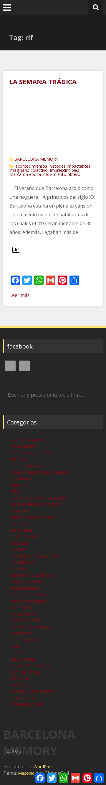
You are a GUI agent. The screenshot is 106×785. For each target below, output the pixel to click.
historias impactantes (69, 166)
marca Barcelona (29, 594)
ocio (15, 646)
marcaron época (25, 174)
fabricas (19, 543)
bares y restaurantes (34, 452)
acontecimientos (31, 166)
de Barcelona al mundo (36, 504)
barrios (19, 459)
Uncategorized (27, 704)
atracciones (23, 446)
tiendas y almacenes (33, 691)
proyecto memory (30, 665)
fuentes (19, 549)
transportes (24, 697)
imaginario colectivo (28, 170)
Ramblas (20, 678)
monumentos (25, 620)
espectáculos (25, 536)
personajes (23, 659)
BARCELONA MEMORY (36, 159)
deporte (19, 510)
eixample (20, 523)
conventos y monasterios (38, 498)
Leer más (19, 295)
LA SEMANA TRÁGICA (43, 81)
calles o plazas (26, 465)
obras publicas (27, 639)
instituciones (25, 588)
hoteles (19, 568)
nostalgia (21, 633)
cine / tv (19, 485)
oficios (18, 652)
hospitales (22, 562)
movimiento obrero (61, 174)
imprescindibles (64, 170)
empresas (21, 530)
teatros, (19, 685)
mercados (21, 607)
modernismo (25, 614)
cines (16, 491)
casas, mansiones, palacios (40, 472)
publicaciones (26, 672)
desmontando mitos (33, 517)
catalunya (21, 478)
